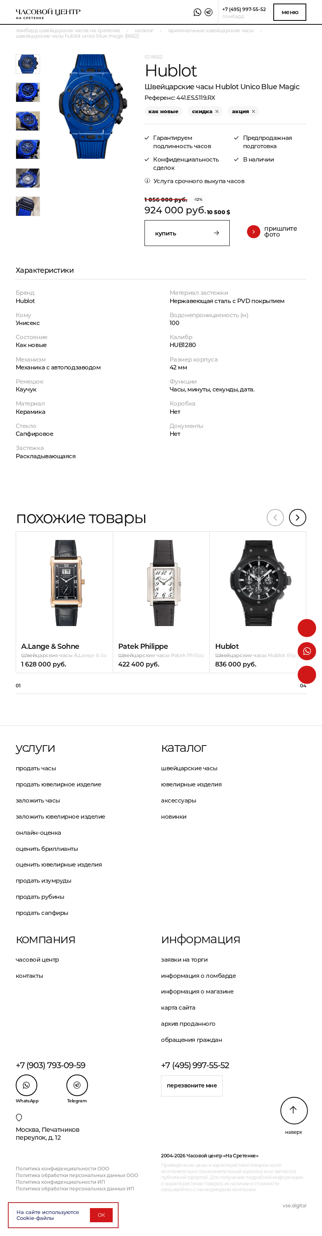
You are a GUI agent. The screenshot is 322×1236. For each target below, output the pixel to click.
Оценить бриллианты (47, 848)
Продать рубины (40, 896)
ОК (101, 1215)
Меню (290, 12)
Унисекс (28, 323)
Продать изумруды (43, 880)
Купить (54, 560)
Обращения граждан (191, 1039)
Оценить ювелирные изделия (59, 864)
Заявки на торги (184, 959)
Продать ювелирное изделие (58, 784)
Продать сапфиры (42, 912)
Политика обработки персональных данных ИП (75, 1188)
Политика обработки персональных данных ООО (77, 1175)
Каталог (183, 747)
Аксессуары (178, 800)
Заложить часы (38, 800)
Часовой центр (37, 959)
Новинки (174, 816)
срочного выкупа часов (210, 181)
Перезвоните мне (192, 1085)
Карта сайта (178, 1007)
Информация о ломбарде (198, 975)
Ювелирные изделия (191, 784)
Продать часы (36, 768)
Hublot (25, 301)
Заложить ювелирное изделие (60, 816)
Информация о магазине (197, 991)
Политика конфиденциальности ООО (62, 1168)
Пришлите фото (280, 232)
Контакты (29, 975)
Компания (45, 939)
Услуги (35, 747)
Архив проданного (188, 1023)
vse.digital (294, 1205)
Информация (200, 939)
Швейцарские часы (189, 768)
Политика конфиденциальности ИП (60, 1182)
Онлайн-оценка (38, 832)
